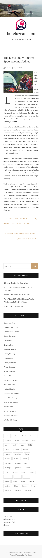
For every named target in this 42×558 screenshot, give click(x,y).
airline (7, 436)
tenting (26, 223)
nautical (18, 463)
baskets (15, 436)
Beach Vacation (9, 323)
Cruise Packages (10, 336)
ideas (27, 454)
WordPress (28, 555)
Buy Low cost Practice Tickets (26, 239)
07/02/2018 (17, 68)
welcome (28, 490)
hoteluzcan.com (21, 33)
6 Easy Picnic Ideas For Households (17, 295)
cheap (17, 440)
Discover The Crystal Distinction (16, 283)
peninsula (18, 468)
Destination (8, 345)
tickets (16, 486)
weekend (18, 490)
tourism (24, 486)
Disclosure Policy (10, 522)
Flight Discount (9, 367)
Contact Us (8, 516)
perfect (28, 468)
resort (23, 472)
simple (15, 481)
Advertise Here (9, 519)
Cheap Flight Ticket (11, 327)
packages (8, 468)
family (6, 223)
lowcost (16, 459)
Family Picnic (9, 358)
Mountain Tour (9, 385)
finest (22, 445)
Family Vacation (10, 363)
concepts (25, 440)
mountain (8, 463)
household (17, 454)
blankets (33, 436)
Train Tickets (8, 407)
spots (12, 223)
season (26, 477)
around (33, 219)
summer (31, 481)
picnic (7, 472)
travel (33, 486)
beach (24, 436)
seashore (8, 477)
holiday (25, 449)
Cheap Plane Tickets (11, 332)
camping (8, 440)
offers (26, 463)
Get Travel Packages (11, 380)
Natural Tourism (10, 389)
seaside (17, 477)
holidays (7, 454)
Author (7, 68)
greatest (16, 449)
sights (7, 481)
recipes (15, 472)
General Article (9, 376)
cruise (34, 440)
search (32, 472)
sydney (19, 223)
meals (25, 459)
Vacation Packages (11, 415)
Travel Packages (10, 411)
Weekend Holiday (10, 420)
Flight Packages (9, 371)
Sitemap (6, 525)
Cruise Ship (8, 341)
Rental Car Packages (11, 398)
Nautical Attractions (11, 393)
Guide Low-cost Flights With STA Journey (19, 233)
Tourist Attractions (11, 402)
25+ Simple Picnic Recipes (13, 306)
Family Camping (20, 219)
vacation (8, 490)
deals (7, 445)
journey (7, 459)
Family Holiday (9, 354)
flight (30, 445)
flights (7, 449)
